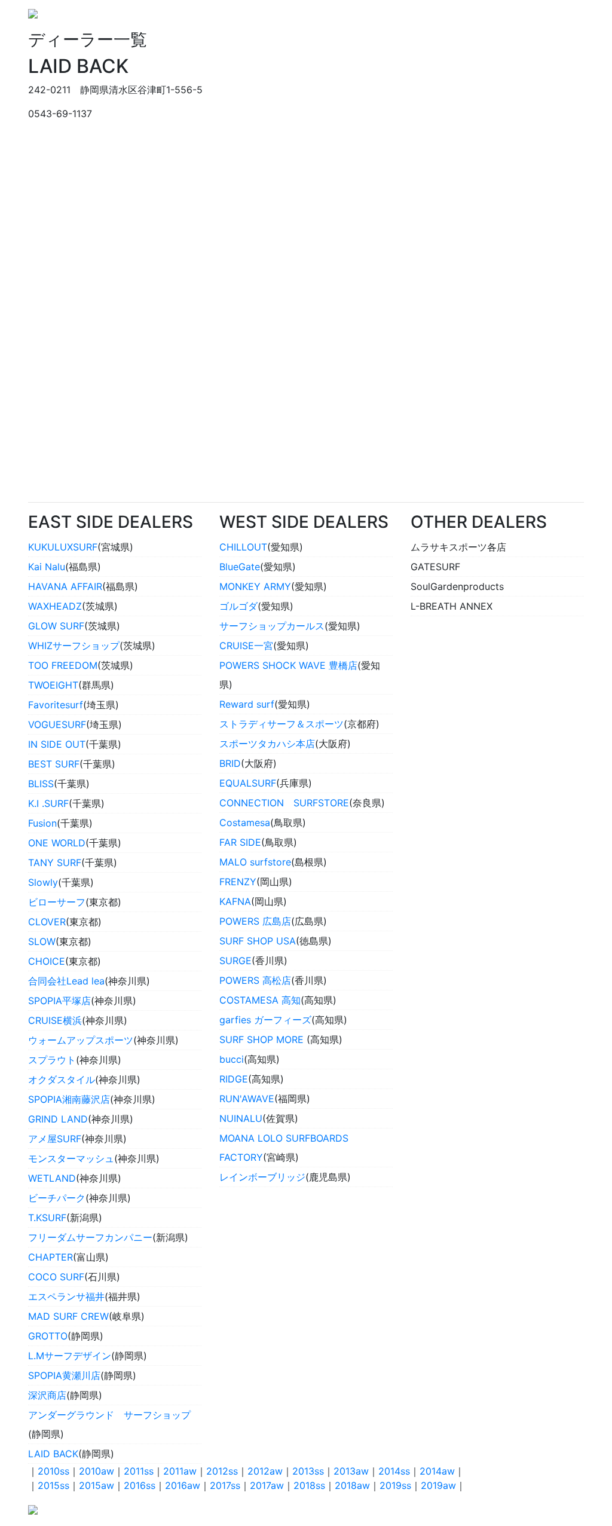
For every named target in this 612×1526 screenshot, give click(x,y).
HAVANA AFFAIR (65, 586)
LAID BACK (53, 1454)
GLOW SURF (56, 626)
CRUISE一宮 (246, 646)
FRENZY (237, 882)
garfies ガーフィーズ (265, 1020)
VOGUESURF (57, 724)
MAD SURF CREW (68, 1316)
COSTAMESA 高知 (260, 1000)
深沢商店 (47, 1395)
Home (379, 17)
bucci (231, 1059)
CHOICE (46, 961)
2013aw (351, 1471)
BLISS (41, 784)
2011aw (180, 1471)
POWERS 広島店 (255, 921)
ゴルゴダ (238, 606)
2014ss (394, 1471)
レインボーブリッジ (262, 1177)
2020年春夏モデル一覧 (452, 17)
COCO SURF (56, 1277)
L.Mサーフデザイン (69, 1356)
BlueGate (239, 567)
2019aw (438, 1485)
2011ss (139, 1471)
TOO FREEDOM (62, 665)
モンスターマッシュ (71, 1158)
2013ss (308, 1471)
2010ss (53, 1471)
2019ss (395, 1485)
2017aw (267, 1485)
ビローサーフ (56, 902)
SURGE (235, 961)
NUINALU (240, 1118)
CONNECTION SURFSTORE (284, 803)
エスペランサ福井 (66, 1296)
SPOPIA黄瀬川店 (64, 1375)
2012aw (265, 1471)
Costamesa (244, 822)
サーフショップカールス (272, 626)
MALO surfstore (255, 862)
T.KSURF (47, 1218)
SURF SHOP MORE (263, 1039)
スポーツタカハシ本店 (267, 744)
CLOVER (47, 922)
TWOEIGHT (53, 685)
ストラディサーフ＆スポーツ (281, 724)
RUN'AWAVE (246, 1099)
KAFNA (235, 901)
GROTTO (48, 1336)
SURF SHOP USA (257, 941)
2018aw (352, 1485)
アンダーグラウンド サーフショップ (109, 1415)
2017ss (225, 1485)
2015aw (96, 1485)
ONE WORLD (56, 843)
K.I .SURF (48, 803)
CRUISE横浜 (55, 1020)
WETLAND (52, 1178)
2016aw (182, 1485)
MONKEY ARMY (255, 586)
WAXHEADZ (55, 606)
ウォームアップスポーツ (80, 1040)
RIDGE (233, 1079)
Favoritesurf (55, 705)
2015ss (53, 1485)
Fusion (42, 823)
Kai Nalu (46, 567)
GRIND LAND (58, 1119)
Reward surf (246, 704)
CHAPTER (50, 1257)
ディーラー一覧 (545, 17)
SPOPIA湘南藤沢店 (69, 1099)
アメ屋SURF (54, 1139)
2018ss (309, 1485)
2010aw (96, 1471)
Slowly (43, 882)
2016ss (139, 1485)
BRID (230, 763)
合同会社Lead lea (66, 981)
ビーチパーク (56, 1198)
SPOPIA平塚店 (59, 1001)
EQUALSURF (247, 783)
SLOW (42, 941)
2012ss (222, 1471)
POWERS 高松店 (255, 980)
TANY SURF (54, 862)
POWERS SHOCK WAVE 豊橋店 (288, 665)
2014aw (437, 1471)
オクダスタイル (61, 1079)
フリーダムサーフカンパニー (90, 1237)
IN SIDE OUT (56, 744)
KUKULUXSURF (62, 547)
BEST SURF (53, 764)
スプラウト (52, 1060)
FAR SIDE (240, 842)
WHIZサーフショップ (74, 646)
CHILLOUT (243, 547)
